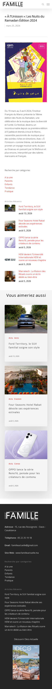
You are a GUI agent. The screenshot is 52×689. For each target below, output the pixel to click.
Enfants (8, 184)
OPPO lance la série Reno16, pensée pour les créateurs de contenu (25, 612)
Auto (16, 338)
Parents (9, 180)
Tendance (10, 187)
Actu (11, 338)
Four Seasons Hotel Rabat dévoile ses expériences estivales (23, 604)
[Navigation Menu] (48, 4)
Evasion (17, 399)
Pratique (9, 191)
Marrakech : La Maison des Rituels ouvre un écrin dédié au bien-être (25, 628)
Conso (17, 463)
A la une (9, 177)
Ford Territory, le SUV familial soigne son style (25, 596)
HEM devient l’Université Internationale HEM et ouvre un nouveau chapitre (24, 620)
